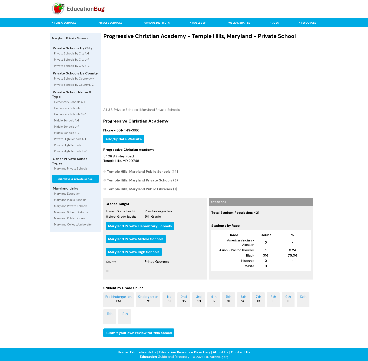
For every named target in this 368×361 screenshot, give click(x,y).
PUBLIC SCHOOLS (65, 22)
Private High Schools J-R (70, 145)
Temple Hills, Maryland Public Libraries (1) (142, 189)
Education (148, 356)
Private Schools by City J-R (71, 59)
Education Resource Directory (184, 352)
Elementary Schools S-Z (70, 114)
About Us (221, 352)
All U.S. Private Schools (120, 109)
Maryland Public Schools (70, 200)
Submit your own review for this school (138, 333)
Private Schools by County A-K (74, 78)
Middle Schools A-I (66, 120)
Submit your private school (75, 179)
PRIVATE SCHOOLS (110, 22)
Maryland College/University (73, 224)
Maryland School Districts (71, 212)
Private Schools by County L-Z (74, 85)
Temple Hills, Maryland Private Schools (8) (142, 180)
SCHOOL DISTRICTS (157, 22)
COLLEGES (199, 22)
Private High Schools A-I (70, 139)
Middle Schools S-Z (67, 133)
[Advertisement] (208, 73)
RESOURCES (308, 22)
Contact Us (240, 352)
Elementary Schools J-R (70, 108)
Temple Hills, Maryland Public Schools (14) (142, 171)
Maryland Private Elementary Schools (140, 226)
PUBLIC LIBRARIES (238, 22)
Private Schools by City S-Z (72, 66)
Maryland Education (67, 193)
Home (123, 352)
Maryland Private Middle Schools (136, 239)
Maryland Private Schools (71, 168)
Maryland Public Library (69, 218)
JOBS (275, 22)
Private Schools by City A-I (71, 53)
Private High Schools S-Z (70, 151)
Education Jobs (143, 352)
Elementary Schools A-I (69, 102)
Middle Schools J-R (66, 126)
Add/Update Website (123, 139)
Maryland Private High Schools (134, 252)
